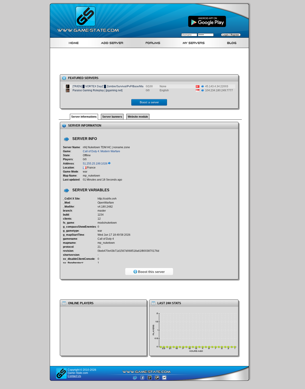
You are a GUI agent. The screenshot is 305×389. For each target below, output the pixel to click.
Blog (231, 42)
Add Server (112, 42)
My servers (194, 42)
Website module (138, 116)
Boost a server (149, 102)
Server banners (112, 116)
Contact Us (74, 376)
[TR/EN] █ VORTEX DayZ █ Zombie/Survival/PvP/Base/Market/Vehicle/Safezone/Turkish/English (131, 86)
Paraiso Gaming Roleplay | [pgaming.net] (97, 90)
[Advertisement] (151, 62)
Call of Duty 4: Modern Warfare (101, 151)
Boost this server (151, 272)
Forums (153, 42)
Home (74, 42)
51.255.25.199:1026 (95, 163)
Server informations (84, 116)
